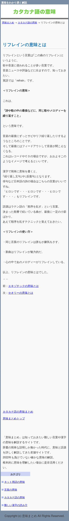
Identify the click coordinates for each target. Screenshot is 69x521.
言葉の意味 (10, 489)
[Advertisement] (36, 31)
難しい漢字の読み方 (15, 505)
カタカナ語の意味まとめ (18, 411)
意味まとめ (8, 22)
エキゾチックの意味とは (23, 286)
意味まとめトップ (14, 418)
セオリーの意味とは (20, 293)
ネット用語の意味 (14, 482)
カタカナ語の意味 (27, 22)
